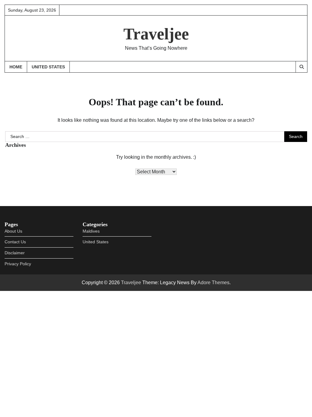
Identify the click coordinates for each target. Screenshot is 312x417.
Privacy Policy (18, 263)
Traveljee (156, 34)
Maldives (91, 231)
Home (15, 66)
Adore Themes (213, 282)
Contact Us (15, 241)
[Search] (301, 67)
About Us (13, 231)
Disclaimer (15, 252)
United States (48, 66)
